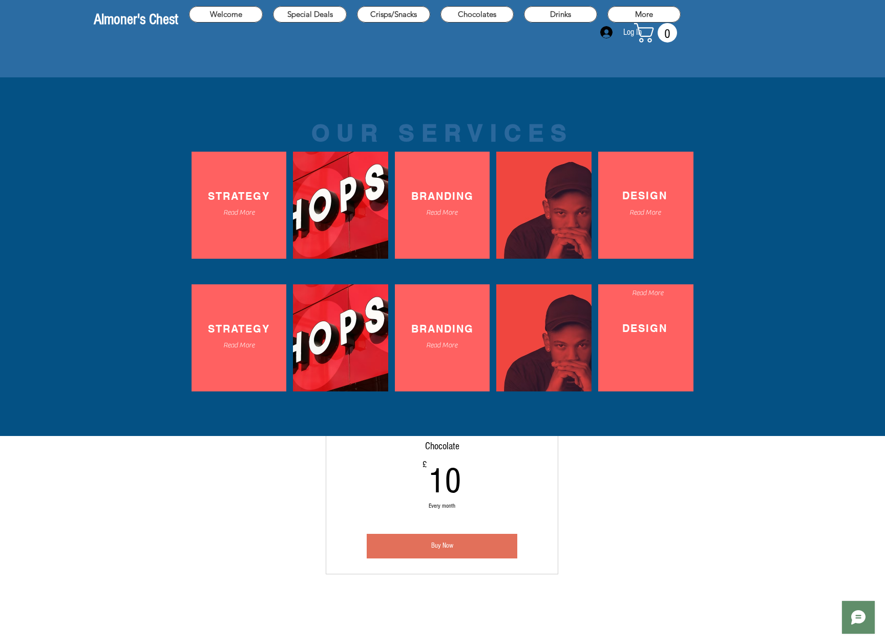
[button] (658, 33)
